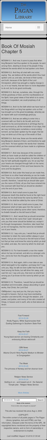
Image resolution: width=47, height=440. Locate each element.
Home (8, 27)
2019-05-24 (23, 379)
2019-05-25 (23, 366)
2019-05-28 (23, 318)
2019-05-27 (23, 334)
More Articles (23, 392)
